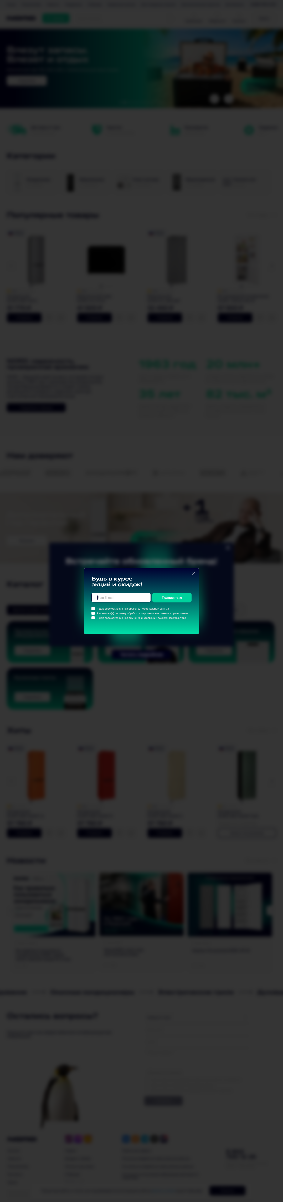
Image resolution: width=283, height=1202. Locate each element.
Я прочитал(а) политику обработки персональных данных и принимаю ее (142, 613)
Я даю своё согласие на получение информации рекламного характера (141, 618)
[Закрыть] (194, 573)
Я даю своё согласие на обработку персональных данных (133, 608)
